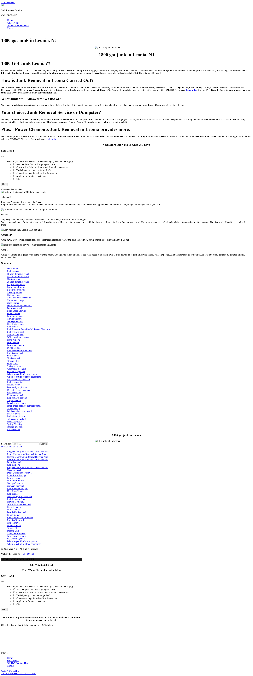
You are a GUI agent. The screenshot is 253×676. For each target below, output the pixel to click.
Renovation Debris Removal (20, 517)
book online (192, 90)
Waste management (16, 371)
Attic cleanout (13, 429)
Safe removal (13, 355)
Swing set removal (15, 366)
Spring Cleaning (14, 424)
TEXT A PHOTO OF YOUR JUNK (18, 673)
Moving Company (15, 334)
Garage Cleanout (15, 483)
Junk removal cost (15, 332)
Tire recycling (13, 408)
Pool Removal (13, 509)
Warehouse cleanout (16, 369)
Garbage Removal (15, 486)
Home (10, 20)
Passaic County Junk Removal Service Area (27, 459)
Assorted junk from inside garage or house (35, 164)
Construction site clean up (19, 297)
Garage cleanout (14, 318)
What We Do (13, 23)
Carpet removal (14, 400)
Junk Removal (13, 465)
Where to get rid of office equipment (24, 377)
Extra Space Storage (16, 311)
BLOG (20, 446)
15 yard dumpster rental (18, 276)
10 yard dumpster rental (18, 274)
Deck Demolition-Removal (19, 305)
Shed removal (13, 358)
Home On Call (27, 554)
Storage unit (12, 363)
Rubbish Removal (15, 520)
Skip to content (8, 2)
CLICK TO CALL (10, 671)
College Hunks (14, 295)
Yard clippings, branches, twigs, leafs (33, 170)
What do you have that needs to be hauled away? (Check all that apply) (40, 161)
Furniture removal (15, 316)
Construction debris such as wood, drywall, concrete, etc (42, 167)
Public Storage (13, 347)
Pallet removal (13, 413)
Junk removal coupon (17, 398)
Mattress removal (15, 395)
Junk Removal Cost (16, 499)
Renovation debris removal (19, 350)
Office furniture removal (18, 337)
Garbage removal (15, 321)
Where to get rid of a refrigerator (22, 374)
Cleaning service (14, 292)
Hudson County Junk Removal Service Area (27, 457)
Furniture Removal (15, 480)
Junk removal (13, 271)
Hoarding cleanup (15, 324)
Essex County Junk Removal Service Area (26, 454)
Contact (10, 28)
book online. (51, 139)
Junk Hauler (12, 326)
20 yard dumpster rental (18, 282)
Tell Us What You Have (18, 25)
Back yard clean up (16, 287)
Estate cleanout (14, 392)
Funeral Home (13, 313)
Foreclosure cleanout (16, 403)
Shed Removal (14, 525)
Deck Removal (14, 462)
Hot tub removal (14, 384)
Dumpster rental (14, 308)
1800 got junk (13, 279)
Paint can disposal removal (19, 411)
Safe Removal (13, 523)
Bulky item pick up (16, 416)
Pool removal (13, 342)
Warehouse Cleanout (16, 536)
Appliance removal (16, 284)
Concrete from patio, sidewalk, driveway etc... (37, 173)
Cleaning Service (15, 470)
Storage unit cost (14, 427)
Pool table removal (15, 345)
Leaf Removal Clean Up (18, 379)
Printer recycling (14, 421)
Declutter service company (19, 390)
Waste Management (16, 538)
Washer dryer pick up (17, 387)
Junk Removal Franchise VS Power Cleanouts (28, 329)
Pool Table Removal (16, 512)
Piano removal (13, 340)
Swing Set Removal (16, 533)
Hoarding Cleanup (15, 491)
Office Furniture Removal (19, 504)
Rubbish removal (15, 353)
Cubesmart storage (15, 300)
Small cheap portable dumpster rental (24, 406)
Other (19, 179)
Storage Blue (13, 361)
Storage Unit (13, 530)
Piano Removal (14, 507)
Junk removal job (15, 382)
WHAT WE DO (8, 446)
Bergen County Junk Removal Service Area (27, 451)
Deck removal (13, 268)
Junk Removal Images (17, 488)
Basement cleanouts (16, 289)
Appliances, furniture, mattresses (31, 176)
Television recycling (16, 419)
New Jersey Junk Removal (19, 496)
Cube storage (13, 303)
